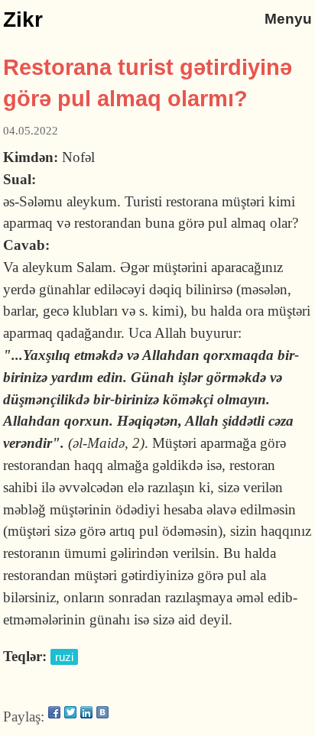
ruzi (64, 656)
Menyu (288, 19)
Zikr (23, 19)
